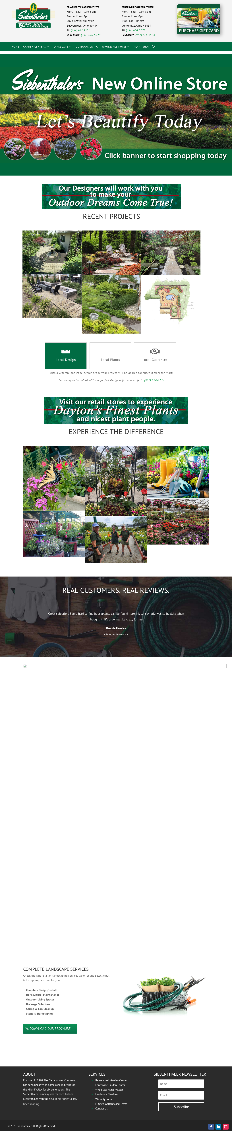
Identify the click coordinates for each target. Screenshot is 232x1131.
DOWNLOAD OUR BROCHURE (50, 1029)
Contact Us (99, 1108)
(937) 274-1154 (145, 35)
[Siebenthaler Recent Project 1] (52, 252)
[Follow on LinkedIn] (218, 1127)
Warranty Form (101, 1099)
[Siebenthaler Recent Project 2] (111, 253)
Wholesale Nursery (116, 46)
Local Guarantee (155, 360)
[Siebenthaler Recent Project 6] (170, 301)
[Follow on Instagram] (226, 1127)
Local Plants (110, 360)
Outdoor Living (87, 46)
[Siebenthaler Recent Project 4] (52, 296)
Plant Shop (142, 46)
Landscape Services (104, 1094)
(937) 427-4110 (80, 30)
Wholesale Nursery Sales (107, 1089)
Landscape (60, 46)
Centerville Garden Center (108, 1085)
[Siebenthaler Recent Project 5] (111, 304)
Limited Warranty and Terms (109, 1104)
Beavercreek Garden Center (109, 1080)
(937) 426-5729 (91, 35)
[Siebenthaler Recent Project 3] (170, 253)
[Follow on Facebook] (211, 1127)
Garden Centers (34, 46)
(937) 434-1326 (136, 30)
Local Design (66, 360)
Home (15, 46)
